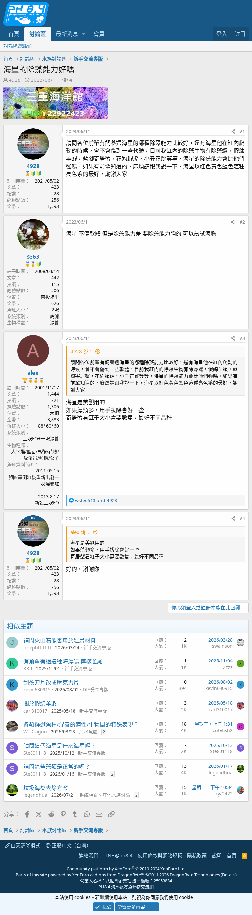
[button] (84, 34)
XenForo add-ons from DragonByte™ (108, 875)
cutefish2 (223, 730)
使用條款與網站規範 (160, 855)
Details (228, 875)
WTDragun (35, 732)
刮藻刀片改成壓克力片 (51, 682)
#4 (242, 518)
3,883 (53, 419)
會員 (99, 34)
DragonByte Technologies (195, 875)
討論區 (37, 34)
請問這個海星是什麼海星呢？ (59, 745)
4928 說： (81, 351)
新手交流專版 (97, 647)
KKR (27, 668)
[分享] (233, 131)
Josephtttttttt (37, 647)
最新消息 (67, 34)
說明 (217, 855)
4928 (15, 80)
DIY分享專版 (96, 689)
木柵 (54, 413)
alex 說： (80, 532)
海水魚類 (88, 732)
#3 (242, 338)
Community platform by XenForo (126, 868)
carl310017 (35, 711)
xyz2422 (224, 793)
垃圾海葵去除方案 (45, 788)
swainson (222, 646)
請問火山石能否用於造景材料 (59, 640)
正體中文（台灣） (71, 845)
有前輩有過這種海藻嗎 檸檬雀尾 (63, 661)
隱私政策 (197, 855)
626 (55, 303)
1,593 (53, 206)
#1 (242, 131)
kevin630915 (37, 689)
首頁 (13, 34)
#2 (242, 222)
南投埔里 (50, 297)
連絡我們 (88, 855)
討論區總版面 (18, 46)
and (96, 500)
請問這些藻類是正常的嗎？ (56, 766)
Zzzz (228, 667)
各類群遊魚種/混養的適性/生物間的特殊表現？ (81, 724)
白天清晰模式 (25, 845)
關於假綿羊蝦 (40, 703)
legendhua (221, 772)
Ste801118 (34, 753)
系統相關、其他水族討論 (104, 795)
